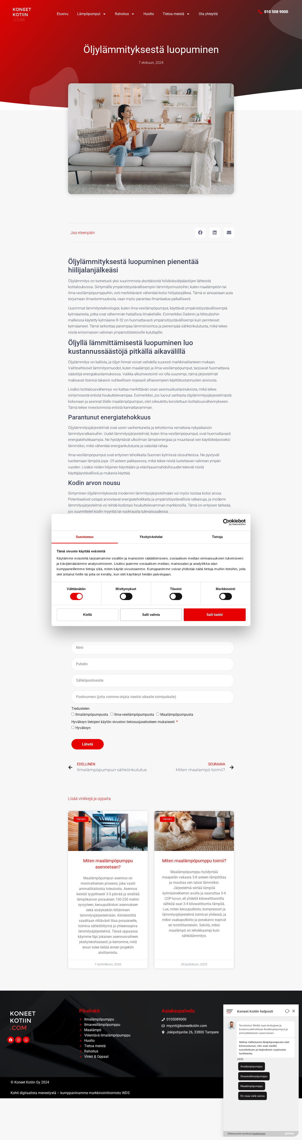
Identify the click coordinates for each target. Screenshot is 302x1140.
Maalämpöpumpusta (176, 714)
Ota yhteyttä (208, 14)
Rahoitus (122, 14)
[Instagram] (18, 1039)
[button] (200, 233)
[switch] (126, 596)
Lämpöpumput (88, 14)
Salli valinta (151, 614)
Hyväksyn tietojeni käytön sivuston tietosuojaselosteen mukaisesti (123, 722)
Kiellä (87, 614)
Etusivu (62, 14)
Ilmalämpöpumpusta (91, 714)
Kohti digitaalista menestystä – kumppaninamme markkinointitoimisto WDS (70, 1093)
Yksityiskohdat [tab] (151, 536)
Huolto (148, 14)
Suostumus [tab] (85, 536)
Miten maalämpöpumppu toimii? (194, 860)
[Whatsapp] (26, 1039)
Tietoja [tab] (217, 536)
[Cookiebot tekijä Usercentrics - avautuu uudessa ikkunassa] (226, 522)
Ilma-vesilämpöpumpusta (134, 714)
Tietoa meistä (173, 14)
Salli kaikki (214, 614)
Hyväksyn (83, 728)
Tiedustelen (80, 709)
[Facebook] (10, 1039)
